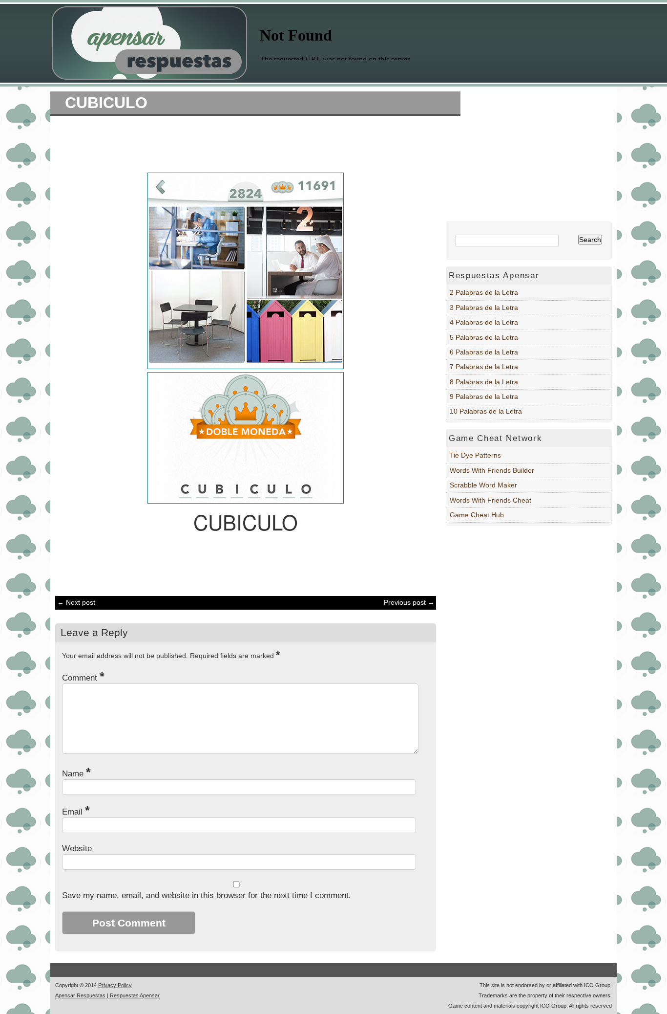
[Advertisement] (240, 143)
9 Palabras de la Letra (484, 396)
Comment (83, 678)
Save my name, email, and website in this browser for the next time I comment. (206, 895)
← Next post (76, 602)
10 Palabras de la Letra (486, 411)
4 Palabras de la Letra (484, 322)
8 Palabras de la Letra (484, 382)
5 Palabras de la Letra (484, 337)
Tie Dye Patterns (475, 455)
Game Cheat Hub (477, 515)
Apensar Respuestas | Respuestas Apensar (107, 995)
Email (76, 811)
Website (77, 848)
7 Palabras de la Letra (484, 367)
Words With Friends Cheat (490, 500)
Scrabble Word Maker (483, 485)
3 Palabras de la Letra (484, 307)
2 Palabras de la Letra (484, 292)
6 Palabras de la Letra (484, 352)
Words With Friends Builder (492, 470)
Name (76, 773)
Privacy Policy (115, 985)
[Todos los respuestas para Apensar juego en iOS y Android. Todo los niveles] (149, 77)
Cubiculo (106, 102)
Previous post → (409, 602)
